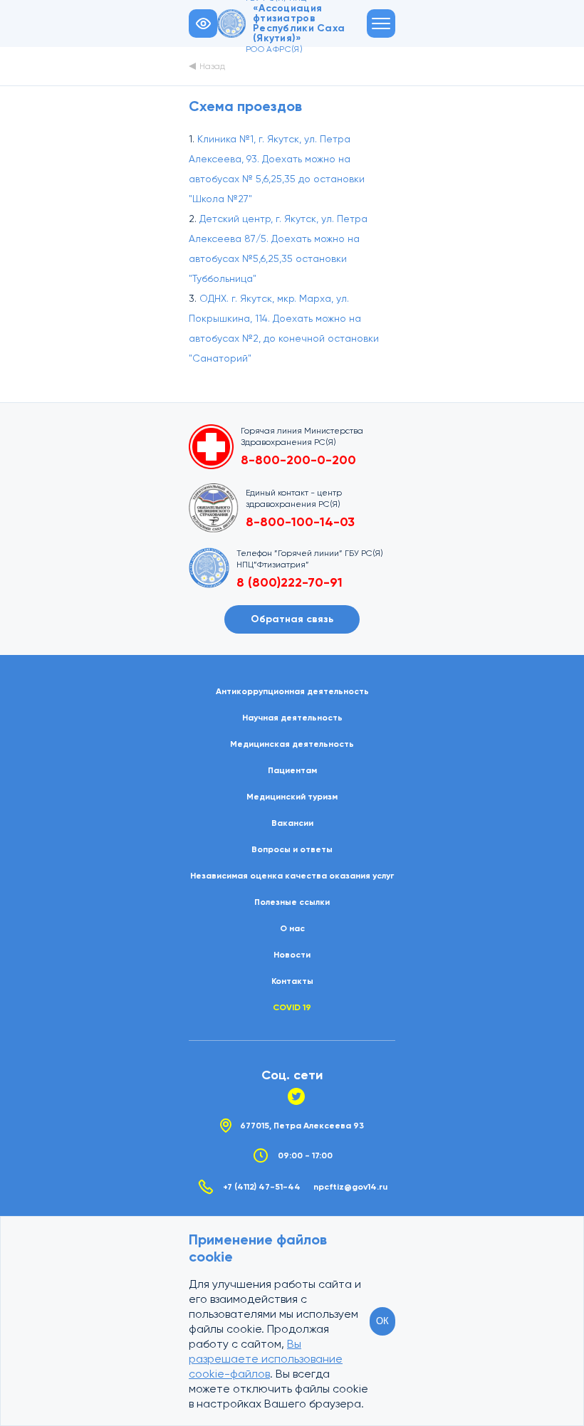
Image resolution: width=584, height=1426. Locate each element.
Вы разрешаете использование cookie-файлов (266, 1358)
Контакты (292, 981)
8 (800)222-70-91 (289, 582)
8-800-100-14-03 (300, 522)
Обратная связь (292, 619)
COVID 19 (292, 1007)
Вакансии (292, 823)
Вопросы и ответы (292, 849)
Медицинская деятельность (292, 744)
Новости (292, 955)
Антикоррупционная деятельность (292, 691)
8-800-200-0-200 (298, 460)
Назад (212, 66)
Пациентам (292, 770)
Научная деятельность (292, 718)
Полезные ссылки (292, 902)
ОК (382, 1321)
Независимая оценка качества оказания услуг (292, 876)
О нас (292, 928)
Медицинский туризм (292, 797)
